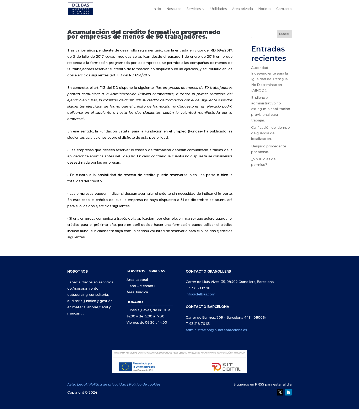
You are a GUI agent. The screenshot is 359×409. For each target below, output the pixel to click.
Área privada (242, 9)
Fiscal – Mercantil (141, 286)
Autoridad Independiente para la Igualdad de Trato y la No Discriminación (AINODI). (269, 79)
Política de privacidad (107, 384)
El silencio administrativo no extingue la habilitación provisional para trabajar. (270, 109)
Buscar (284, 34)
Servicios (194, 9)
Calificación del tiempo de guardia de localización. (270, 133)
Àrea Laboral (137, 280)
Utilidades (218, 9)
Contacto (284, 9)
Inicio (156, 9)
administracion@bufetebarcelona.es (216, 330)
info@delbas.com (200, 294)
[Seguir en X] (280, 392)
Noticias (264, 9)
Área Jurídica (137, 292)
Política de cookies (144, 384)
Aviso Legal (77, 384)
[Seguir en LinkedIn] (288, 392)
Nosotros (173, 9)
